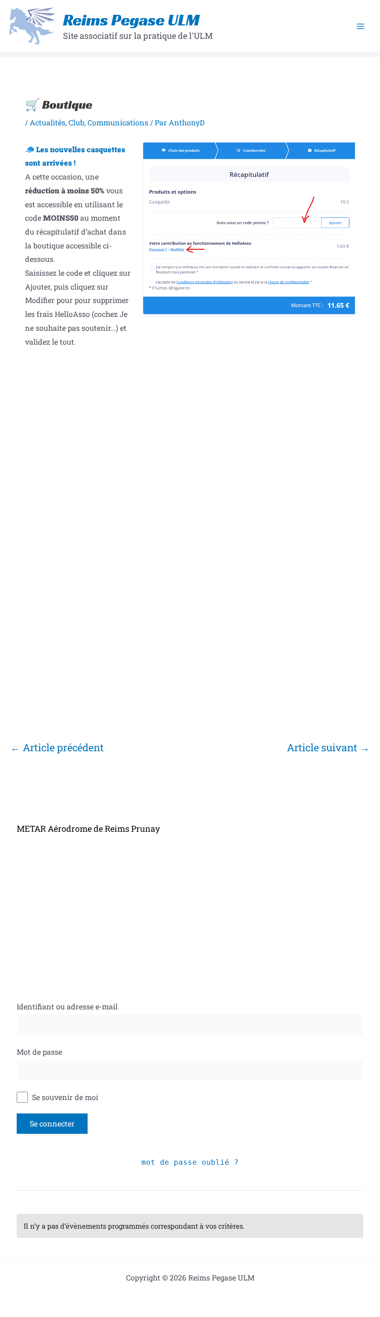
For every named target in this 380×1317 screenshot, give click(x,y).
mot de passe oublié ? (190, 1162)
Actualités (47, 122)
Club (76, 122)
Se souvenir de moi (64, 1097)
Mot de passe (39, 1052)
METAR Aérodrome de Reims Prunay (88, 828)
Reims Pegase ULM (131, 20)
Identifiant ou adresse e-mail (67, 1006)
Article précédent (57, 747)
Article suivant (328, 747)
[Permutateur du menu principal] (360, 26)
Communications (118, 122)
